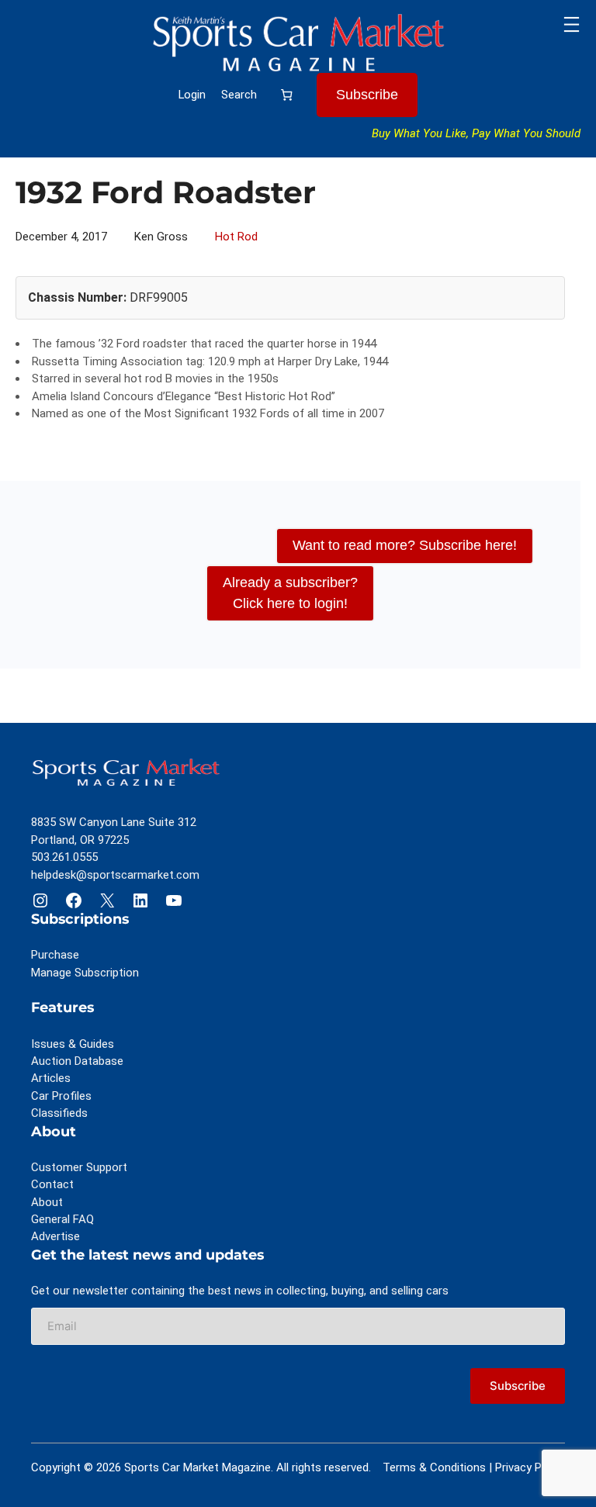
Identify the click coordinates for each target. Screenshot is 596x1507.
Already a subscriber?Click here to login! (290, 593)
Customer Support (79, 1167)
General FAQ (62, 1219)
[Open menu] (571, 24)
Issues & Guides (72, 1044)
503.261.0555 (64, 857)
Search (239, 95)
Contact (52, 1184)
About (47, 1202)
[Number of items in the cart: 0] (286, 94)
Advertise (55, 1236)
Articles (51, 1078)
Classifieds (59, 1113)
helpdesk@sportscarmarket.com (115, 875)
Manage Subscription (85, 973)
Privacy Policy (530, 1467)
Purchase (55, 955)
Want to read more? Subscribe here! (405, 545)
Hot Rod (236, 237)
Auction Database (77, 1061)
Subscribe (367, 94)
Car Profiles (61, 1096)
